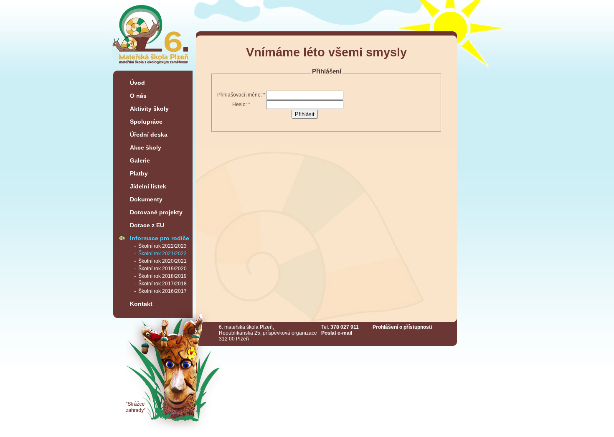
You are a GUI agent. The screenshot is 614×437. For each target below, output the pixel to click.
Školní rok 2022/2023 (162, 246)
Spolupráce (146, 121)
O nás (138, 95)
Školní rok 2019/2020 (162, 269)
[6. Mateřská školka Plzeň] (151, 67)
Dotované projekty (156, 212)
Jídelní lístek (148, 186)
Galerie (140, 160)
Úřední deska (148, 134)
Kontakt (141, 303)
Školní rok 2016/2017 (162, 291)
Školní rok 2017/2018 (162, 284)
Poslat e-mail (336, 333)
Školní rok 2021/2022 (162, 254)
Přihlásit (305, 114)
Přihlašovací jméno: (241, 95)
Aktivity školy (149, 108)
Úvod (137, 82)
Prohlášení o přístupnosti (402, 327)
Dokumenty (146, 199)
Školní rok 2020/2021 (162, 261)
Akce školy (145, 147)
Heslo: (241, 104)
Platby (139, 173)
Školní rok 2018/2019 (162, 276)
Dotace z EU (147, 225)
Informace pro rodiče (159, 238)
